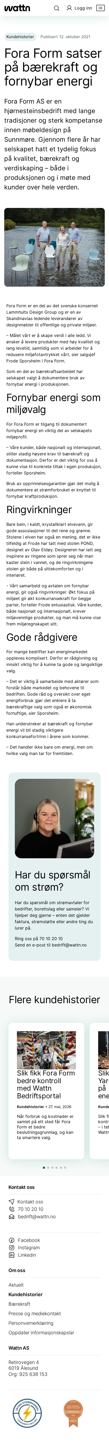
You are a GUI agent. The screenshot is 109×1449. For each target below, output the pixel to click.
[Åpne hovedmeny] (100, 8)
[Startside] (17, 8)
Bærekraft (19, 1304)
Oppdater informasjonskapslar (41, 1332)
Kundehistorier (25, 1294)
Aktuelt (16, 1285)
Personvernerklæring (30, 1323)
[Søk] (56, 8)
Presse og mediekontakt (34, 1313)
